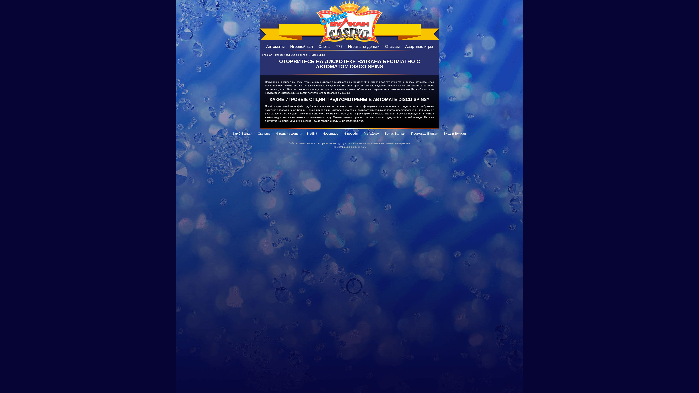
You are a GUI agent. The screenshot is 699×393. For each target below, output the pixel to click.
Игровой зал (301, 46)
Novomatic (330, 133)
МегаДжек (371, 133)
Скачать (264, 133)
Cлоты (324, 46)
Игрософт (350, 133)
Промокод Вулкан (424, 133)
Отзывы (392, 46)
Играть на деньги (364, 46)
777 (339, 46)
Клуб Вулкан (242, 133)
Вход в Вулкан (455, 133)
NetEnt (312, 133)
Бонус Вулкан (395, 133)
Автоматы (275, 46)
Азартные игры (419, 46)
